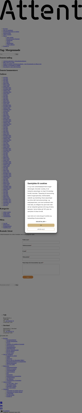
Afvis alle (41, 229)
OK (41, 225)
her (44, 218)
